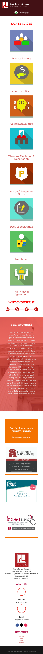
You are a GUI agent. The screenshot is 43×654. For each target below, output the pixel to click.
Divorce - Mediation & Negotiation (21, 157)
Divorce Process (21, 58)
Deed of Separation (21, 226)
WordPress (33, 651)
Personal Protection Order (21, 193)
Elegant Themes (18, 651)
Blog (21, 638)
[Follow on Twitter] (21, 625)
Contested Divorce (21, 123)
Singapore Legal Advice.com (21, 437)
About (21, 642)
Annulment (21, 259)
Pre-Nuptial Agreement (21, 293)
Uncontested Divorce (21, 91)
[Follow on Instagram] (26, 625)
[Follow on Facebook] (17, 625)
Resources (21, 640)
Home (21, 636)
